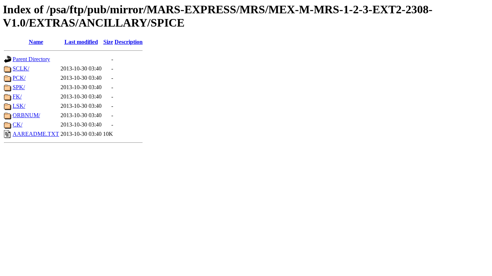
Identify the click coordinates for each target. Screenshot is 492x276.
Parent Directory (31, 59)
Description (129, 42)
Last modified (81, 42)
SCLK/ (21, 68)
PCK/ (19, 78)
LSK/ (19, 106)
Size (108, 42)
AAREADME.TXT (36, 134)
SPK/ (19, 87)
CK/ (17, 124)
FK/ (17, 96)
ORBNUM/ (26, 115)
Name (36, 42)
